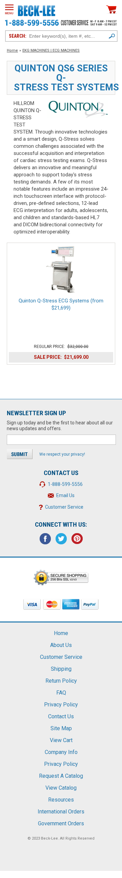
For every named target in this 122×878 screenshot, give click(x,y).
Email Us (65, 495)
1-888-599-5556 (65, 484)
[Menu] (9, 9)
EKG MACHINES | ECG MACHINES (51, 50)
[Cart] (111, 9)
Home (12, 50)
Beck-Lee (49, 838)
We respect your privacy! (62, 454)
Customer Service (64, 507)
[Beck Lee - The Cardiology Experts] (36, 9)
